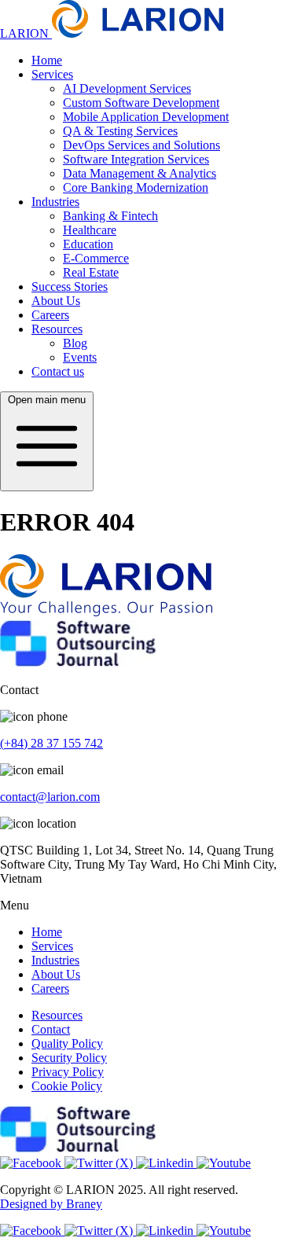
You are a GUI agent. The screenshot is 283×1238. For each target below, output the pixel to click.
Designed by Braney (51, 1203)
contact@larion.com (50, 796)
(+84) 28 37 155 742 (51, 743)
